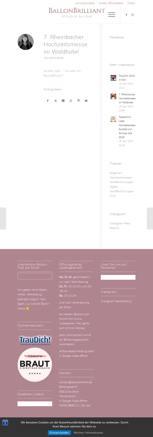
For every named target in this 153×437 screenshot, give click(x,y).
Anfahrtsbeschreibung (73, 351)
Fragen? (131, 3)
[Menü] (109, 15)
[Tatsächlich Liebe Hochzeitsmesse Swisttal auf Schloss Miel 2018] (3, 218)
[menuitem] (85, 3)
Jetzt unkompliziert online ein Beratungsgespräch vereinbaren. (75, 340)
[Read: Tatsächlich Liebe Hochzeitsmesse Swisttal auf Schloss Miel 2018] (113, 119)
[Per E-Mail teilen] (86, 100)
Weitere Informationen (88, 432)
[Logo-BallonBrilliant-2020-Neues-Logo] (76, 15)
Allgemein (116, 173)
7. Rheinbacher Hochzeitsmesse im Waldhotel (127, 98)
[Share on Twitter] (63, 100)
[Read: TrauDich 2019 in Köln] (113, 77)
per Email (65, 307)
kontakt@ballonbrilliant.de (75, 382)
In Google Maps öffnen (73, 356)
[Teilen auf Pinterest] (78, 100)
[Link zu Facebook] (126, 15)
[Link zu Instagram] (132, 15)
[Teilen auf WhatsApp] (71, 100)
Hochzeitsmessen (54, 58)
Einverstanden (59, 432)
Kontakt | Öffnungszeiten (111, 3)
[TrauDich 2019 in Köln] (150, 218)
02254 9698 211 (69, 405)
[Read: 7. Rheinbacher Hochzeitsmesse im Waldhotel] (113, 96)
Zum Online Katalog (85, 3)
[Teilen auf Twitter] (55, 100)
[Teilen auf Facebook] (47, 100)
